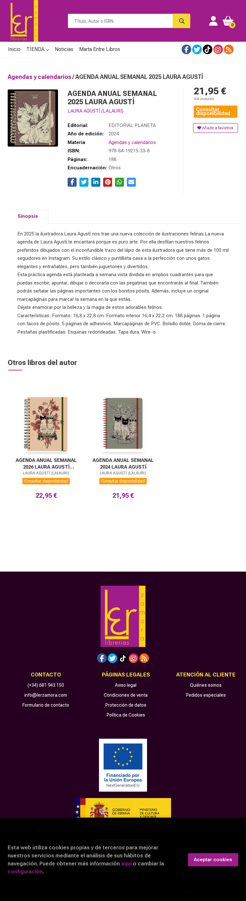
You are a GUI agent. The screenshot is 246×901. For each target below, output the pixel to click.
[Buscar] (181, 21)
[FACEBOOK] (186, 49)
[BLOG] (229, 49)
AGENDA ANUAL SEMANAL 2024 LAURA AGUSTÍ (123, 463)
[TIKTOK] (207, 49)
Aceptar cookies (213, 860)
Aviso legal (125, 685)
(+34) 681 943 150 (46, 685)
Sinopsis (28, 216)
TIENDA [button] (36, 49)
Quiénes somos (206, 685)
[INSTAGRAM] (218, 49)
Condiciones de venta (126, 695)
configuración (25, 871)
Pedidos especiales (206, 695)
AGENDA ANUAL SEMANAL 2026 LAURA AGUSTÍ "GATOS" (46, 463)
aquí (126, 863)
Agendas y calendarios (40, 76)
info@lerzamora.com (45, 695)
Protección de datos (125, 705)
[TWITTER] (197, 49)
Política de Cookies (126, 715)
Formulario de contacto (45, 705)
